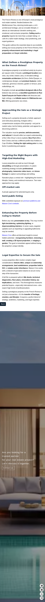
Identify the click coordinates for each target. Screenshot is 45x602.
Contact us (8, 468)
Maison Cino (7, 235)
